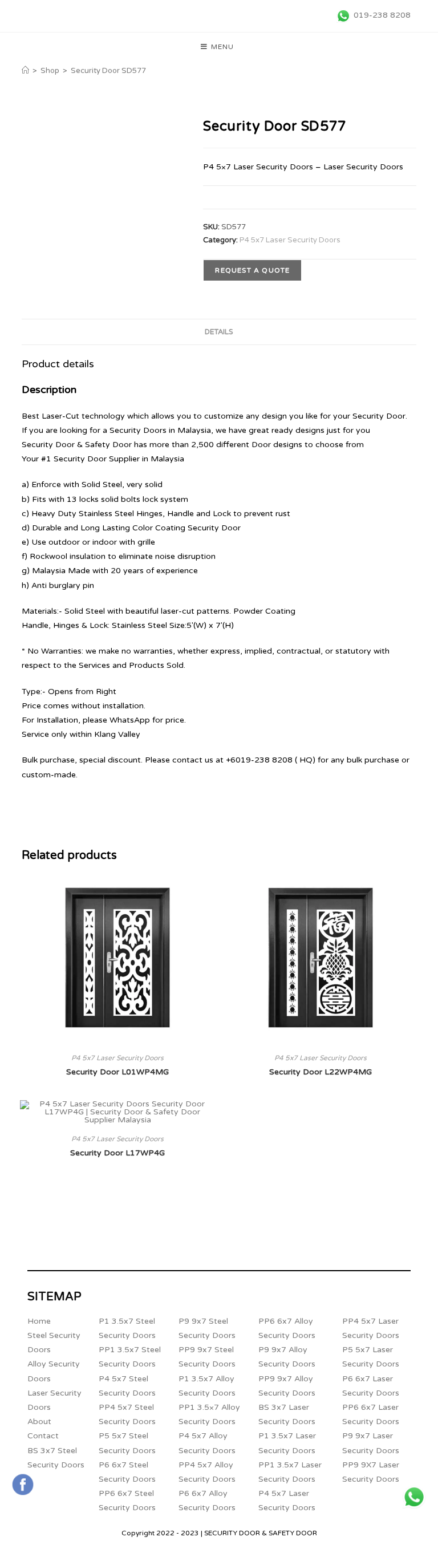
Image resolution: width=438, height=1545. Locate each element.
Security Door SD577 (108, 70)
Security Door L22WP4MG (320, 1072)
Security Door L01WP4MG (117, 1072)
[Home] (25, 70)
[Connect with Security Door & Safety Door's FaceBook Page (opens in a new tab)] (23, 1484)
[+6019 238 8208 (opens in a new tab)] (414, 1497)
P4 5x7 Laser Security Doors (290, 240)
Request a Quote (252, 270)
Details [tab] (219, 331)
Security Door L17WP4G (117, 1153)
